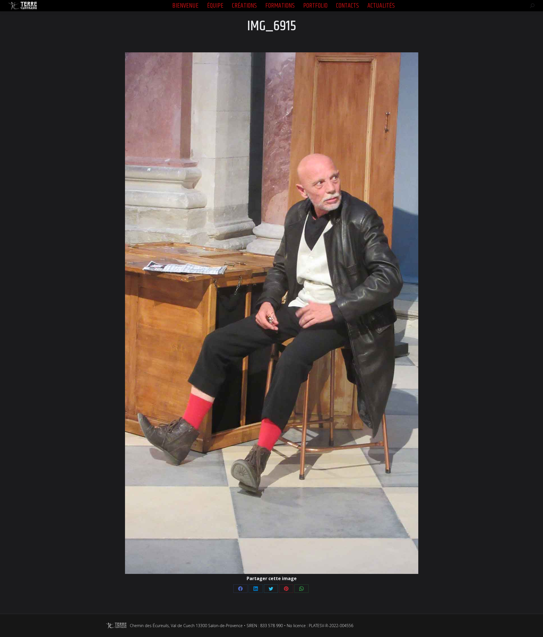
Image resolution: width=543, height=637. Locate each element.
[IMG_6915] (271, 313)
